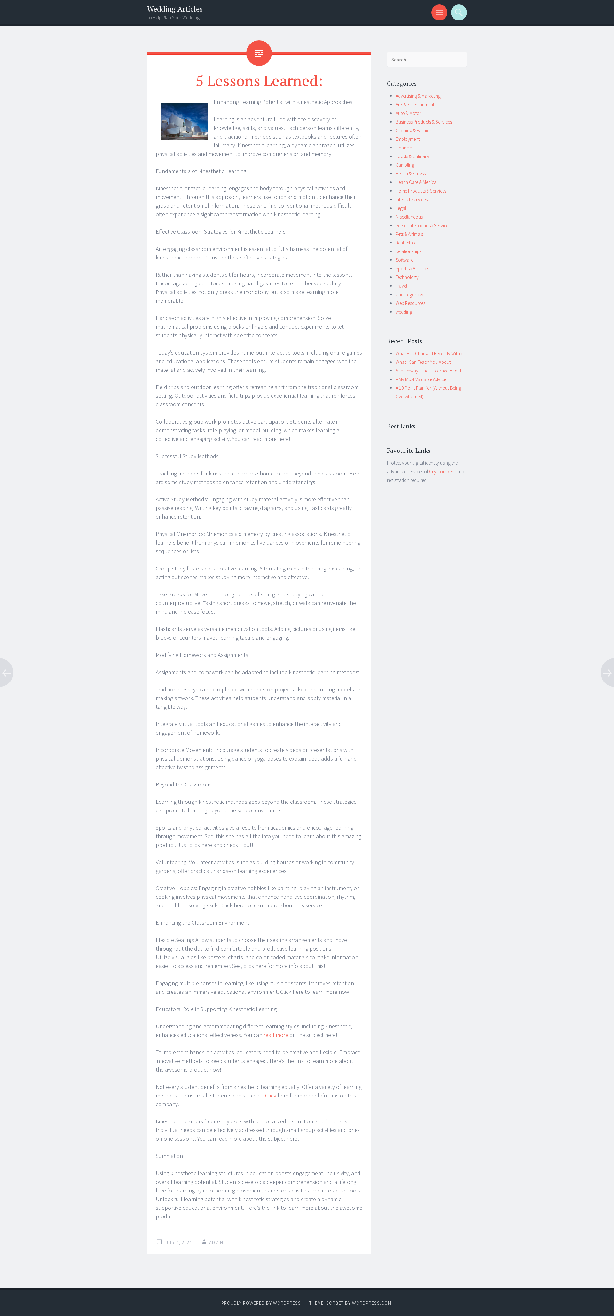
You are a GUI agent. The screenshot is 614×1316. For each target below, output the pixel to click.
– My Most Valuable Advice (421, 379)
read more (276, 1035)
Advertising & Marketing (418, 96)
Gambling (405, 165)
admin (216, 1243)
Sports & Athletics (412, 269)
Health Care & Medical (416, 182)
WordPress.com (371, 1303)
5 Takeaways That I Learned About (428, 371)
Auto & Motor (408, 113)
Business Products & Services (424, 122)
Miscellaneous (409, 217)
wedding (404, 312)
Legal (401, 208)
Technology (407, 277)
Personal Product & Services (423, 225)
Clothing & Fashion (414, 130)
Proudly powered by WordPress (261, 1303)
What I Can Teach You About (423, 362)
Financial (404, 148)
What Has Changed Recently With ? (429, 353)
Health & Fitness (411, 174)
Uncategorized (410, 294)
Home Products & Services (421, 191)
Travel (401, 286)
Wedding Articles (175, 9)
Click (270, 1095)
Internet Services (412, 199)
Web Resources (410, 303)
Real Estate (406, 243)
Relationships (408, 251)
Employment (408, 139)
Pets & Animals (409, 234)
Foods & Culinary (412, 156)
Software (404, 260)
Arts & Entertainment (415, 104)
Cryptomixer (441, 471)
